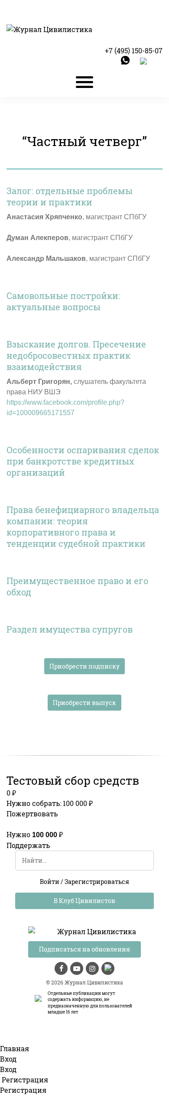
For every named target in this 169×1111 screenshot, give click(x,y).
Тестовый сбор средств (72, 780)
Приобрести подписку (84, 666)
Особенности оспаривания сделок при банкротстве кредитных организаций (82, 461)
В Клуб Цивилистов (84, 901)
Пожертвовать (32, 813)
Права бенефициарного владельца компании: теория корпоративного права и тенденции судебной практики (82, 526)
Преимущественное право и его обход (77, 586)
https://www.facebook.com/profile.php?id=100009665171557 (65, 407)
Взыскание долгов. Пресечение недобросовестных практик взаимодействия (76, 355)
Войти (49, 881)
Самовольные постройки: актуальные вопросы (63, 301)
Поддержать (28, 845)
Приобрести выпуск (84, 702)
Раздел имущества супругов (69, 629)
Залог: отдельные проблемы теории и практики (69, 196)
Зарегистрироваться (97, 881)
